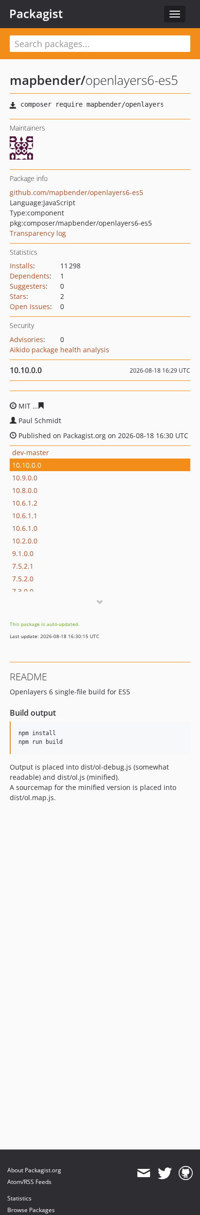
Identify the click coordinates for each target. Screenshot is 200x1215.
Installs (21, 265)
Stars (18, 296)
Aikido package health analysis (59, 349)
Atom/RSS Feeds (29, 1182)
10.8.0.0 (24, 490)
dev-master (30, 452)
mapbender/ (47, 80)
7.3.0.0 (22, 591)
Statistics (19, 1198)
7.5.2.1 (22, 566)
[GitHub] (186, 1173)
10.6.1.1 (24, 515)
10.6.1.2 (24, 503)
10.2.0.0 (24, 540)
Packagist (36, 13)
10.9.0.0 (24, 477)
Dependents (30, 275)
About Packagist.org (34, 1170)
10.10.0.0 (26, 465)
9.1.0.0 (22, 553)
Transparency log (38, 233)
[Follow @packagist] (165, 1173)
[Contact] (143, 1173)
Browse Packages (31, 1210)
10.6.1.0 (24, 528)
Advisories (26, 339)
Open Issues (30, 306)
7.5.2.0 (22, 578)
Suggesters (28, 286)
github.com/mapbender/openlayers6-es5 (76, 192)
